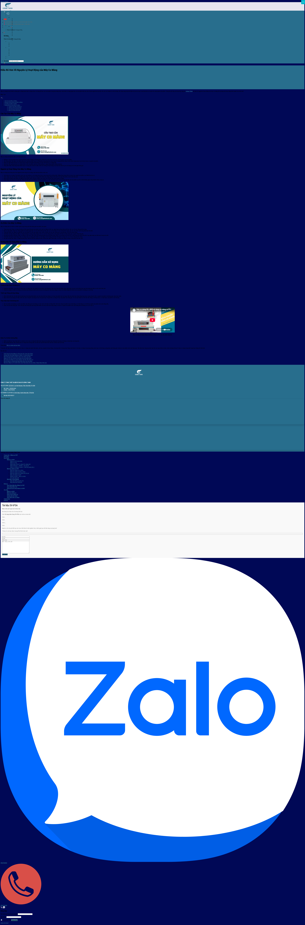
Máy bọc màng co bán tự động (21, 29)
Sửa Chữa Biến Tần (15, 44)
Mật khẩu (3, 917)
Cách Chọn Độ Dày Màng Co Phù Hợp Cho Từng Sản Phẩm (18, 353)
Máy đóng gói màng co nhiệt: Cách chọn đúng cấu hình (17, 356)
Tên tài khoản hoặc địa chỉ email (9, 914)
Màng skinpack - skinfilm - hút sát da (22, 23)
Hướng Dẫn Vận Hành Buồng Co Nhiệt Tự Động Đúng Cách (18, 355)
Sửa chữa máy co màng (16, 55)
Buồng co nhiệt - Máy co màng (20, 34)
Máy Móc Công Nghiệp (15, 37)
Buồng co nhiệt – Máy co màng (18, 476)
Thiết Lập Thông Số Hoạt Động (15, 107)
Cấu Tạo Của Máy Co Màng (11, 101)
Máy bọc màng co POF (16, 26)
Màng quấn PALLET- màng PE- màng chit (23, 22)
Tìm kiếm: (6, 61)
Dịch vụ (9, 41)
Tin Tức (9, 47)
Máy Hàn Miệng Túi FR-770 (20, 38)
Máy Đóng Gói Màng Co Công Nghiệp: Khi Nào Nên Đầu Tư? (18, 359)
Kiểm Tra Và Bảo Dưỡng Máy (14, 110)
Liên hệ (9, 58)
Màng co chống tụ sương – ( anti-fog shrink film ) (22, 467)
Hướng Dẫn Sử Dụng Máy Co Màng (12, 105)
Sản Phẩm (9, 16)
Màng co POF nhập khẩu (19, 19)
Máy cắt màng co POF (18, 32)
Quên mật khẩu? (5, 923)
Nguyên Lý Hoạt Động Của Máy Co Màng (14, 102)
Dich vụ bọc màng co (15, 52)
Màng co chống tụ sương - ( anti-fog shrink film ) (25, 25)
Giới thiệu (9, 14)
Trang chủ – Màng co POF (13, 13)
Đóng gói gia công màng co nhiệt (18, 46)
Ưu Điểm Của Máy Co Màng (11, 103)
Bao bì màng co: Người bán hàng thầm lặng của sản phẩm (18, 361)
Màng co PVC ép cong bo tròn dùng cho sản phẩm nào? (18, 358)
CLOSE (303, 2)
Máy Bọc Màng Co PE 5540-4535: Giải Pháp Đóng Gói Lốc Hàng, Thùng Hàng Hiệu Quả (25, 362)
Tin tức (2, 65)
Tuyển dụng (10, 56)
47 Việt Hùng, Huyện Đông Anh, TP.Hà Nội (23, 392)
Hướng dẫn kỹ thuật (15, 53)
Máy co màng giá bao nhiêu (13, 345)
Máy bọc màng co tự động (19, 28)
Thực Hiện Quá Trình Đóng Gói (15, 109)
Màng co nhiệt (13, 17)
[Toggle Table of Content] (2, 98)
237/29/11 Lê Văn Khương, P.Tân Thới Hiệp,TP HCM (22, 385)
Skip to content (4, 1)
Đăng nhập (14, 920)
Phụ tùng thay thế (17, 35)
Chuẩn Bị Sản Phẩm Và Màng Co (15, 106)
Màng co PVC (16, 20)
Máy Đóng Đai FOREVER (19, 40)
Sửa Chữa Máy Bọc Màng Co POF (18, 43)
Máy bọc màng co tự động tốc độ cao (22, 31)
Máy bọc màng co (14, 50)
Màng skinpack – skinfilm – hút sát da (19, 465)
